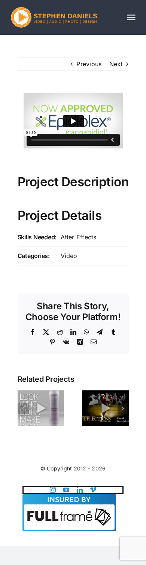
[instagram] (53, 490)
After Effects (79, 237)
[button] (23, 408)
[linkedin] (80, 490)
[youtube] (66, 490)
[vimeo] (93, 490)
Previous (88, 64)
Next (116, 64)
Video (69, 256)
